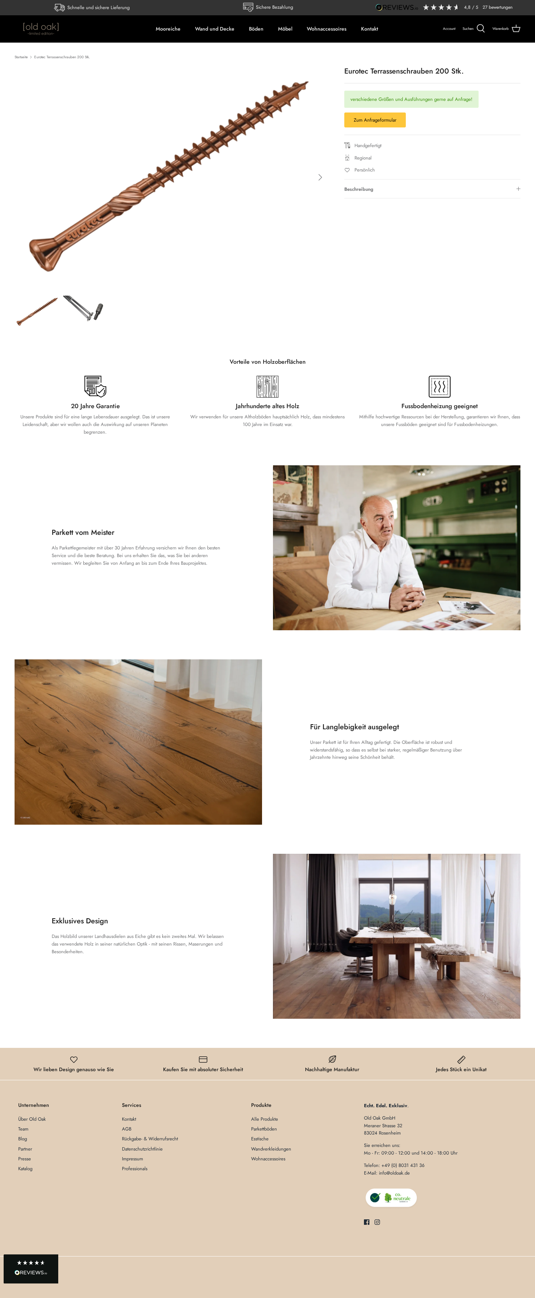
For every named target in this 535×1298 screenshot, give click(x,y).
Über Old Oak (32, 1119)
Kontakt (369, 28)
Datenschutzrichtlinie (142, 1148)
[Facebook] (366, 1222)
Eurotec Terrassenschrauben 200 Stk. (62, 57)
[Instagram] (377, 1222)
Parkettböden (264, 1128)
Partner (25, 1148)
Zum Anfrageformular (375, 120)
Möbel (285, 28)
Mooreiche (168, 28)
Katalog (25, 1168)
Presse (24, 1158)
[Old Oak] (41, 29)
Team (23, 1128)
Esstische (260, 1138)
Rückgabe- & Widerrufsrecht (150, 1138)
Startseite (21, 57)
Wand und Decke (214, 28)
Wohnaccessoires (326, 28)
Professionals (134, 1168)
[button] (31, 1269)
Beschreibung (358, 189)
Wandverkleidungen (271, 1148)
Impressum (132, 1158)
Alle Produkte (264, 1119)
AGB (126, 1128)
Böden (256, 28)
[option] (171, 177)
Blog (22, 1138)
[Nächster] (320, 177)
